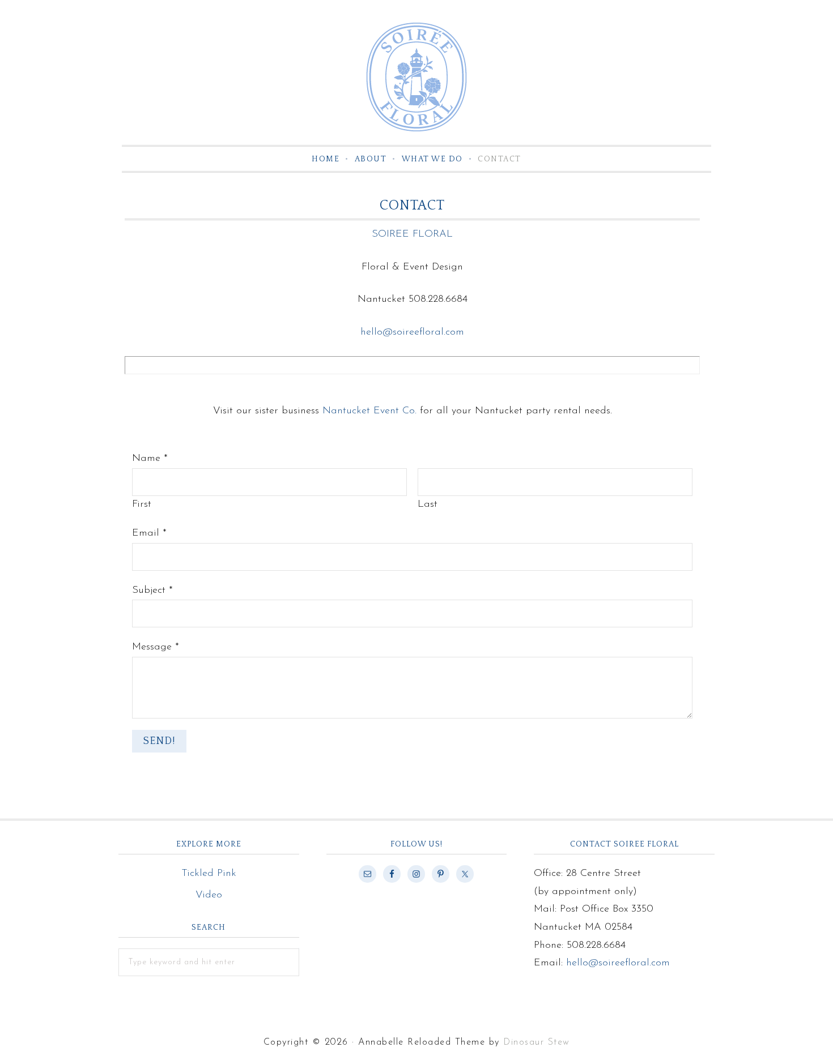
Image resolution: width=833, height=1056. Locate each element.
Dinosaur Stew (536, 1042)
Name (150, 459)
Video (209, 895)
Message (155, 647)
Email (149, 533)
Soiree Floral (416, 77)
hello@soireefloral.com (412, 332)
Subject (152, 590)
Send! (159, 741)
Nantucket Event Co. (369, 411)
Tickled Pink (208, 874)
